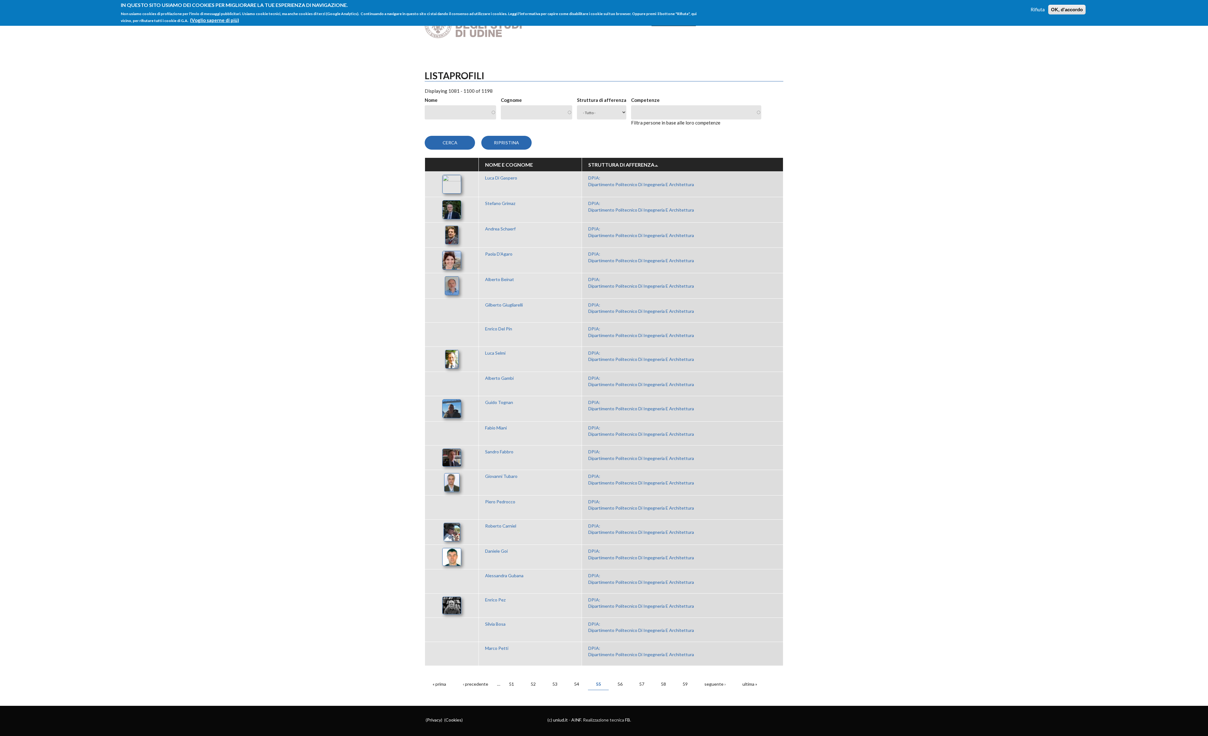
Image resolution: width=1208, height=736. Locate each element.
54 (576, 684)
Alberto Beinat (499, 279)
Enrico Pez (495, 599)
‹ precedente (475, 684)
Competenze (645, 100)
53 (554, 684)
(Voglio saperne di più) (214, 20)
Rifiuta (1038, 9)
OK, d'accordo (1067, 9)
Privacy (434, 719)
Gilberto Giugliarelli (504, 304)
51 (511, 684)
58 (663, 684)
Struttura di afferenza (601, 100)
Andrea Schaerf (500, 228)
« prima (439, 684)
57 (641, 684)
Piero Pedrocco (500, 501)
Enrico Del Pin (498, 328)
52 (533, 684)
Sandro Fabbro (499, 451)
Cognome (511, 100)
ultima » (749, 684)
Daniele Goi (496, 551)
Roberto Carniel (500, 525)
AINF (576, 719)
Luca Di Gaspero (501, 177)
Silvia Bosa (495, 624)
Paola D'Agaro (498, 254)
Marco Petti (496, 648)
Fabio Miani (496, 427)
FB (627, 719)
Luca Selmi (495, 353)
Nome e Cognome (509, 165)
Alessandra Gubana (504, 575)
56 (620, 684)
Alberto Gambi (499, 378)
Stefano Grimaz (500, 203)
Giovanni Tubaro (501, 476)
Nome (431, 100)
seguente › (715, 684)
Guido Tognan (499, 402)
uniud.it (560, 719)
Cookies (453, 719)
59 (685, 684)
